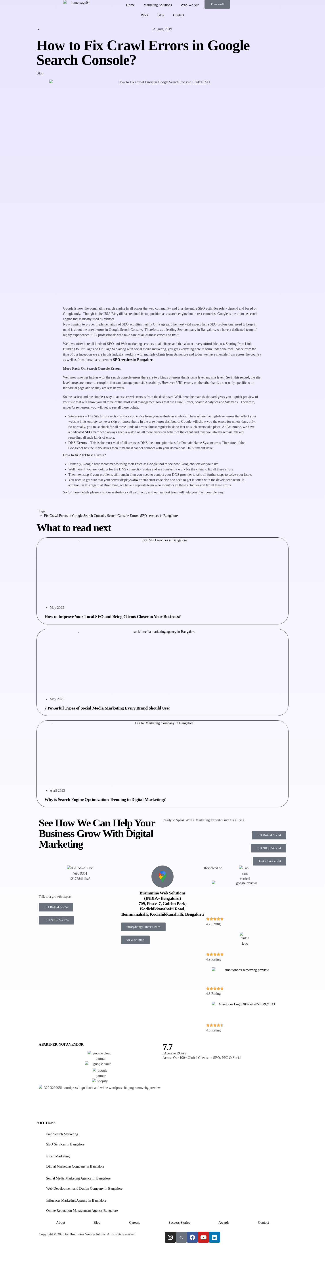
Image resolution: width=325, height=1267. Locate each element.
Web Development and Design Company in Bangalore (84, 1188)
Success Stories (179, 1222)
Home (130, 5)
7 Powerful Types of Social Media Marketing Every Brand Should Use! (107, 708)
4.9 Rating (213, 959)
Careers (134, 1222)
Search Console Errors (122, 515)
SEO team (92, 432)
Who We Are (190, 5)
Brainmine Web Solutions (87, 1234)
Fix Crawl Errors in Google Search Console (74, 515)
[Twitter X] (181, 1237)
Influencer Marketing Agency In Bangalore (76, 1200)
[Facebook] (192, 1237)
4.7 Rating (213, 924)
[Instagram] (170, 1237)
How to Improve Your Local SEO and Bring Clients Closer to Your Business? (112, 616)
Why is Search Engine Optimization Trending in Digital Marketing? (105, 799)
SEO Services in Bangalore (65, 1144)
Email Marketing (58, 1156)
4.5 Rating (213, 1030)
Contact (178, 15)
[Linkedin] (214, 1237)
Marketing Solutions (157, 5)
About (60, 1222)
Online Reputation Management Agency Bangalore (82, 1210)
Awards (223, 1222)
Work (145, 15)
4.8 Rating (213, 993)
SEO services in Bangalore (159, 515)
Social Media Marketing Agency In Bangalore (78, 1178)
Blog (160, 15)
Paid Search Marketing (62, 1134)
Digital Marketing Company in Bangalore (75, 1166)
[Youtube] (203, 1237)
